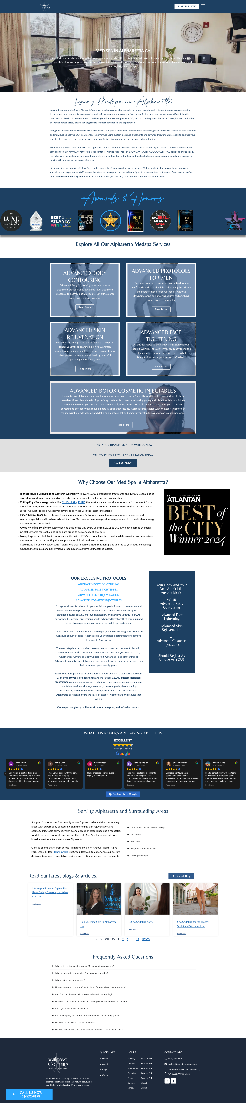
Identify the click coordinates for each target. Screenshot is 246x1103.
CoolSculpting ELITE (73, 502)
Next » (146, 939)
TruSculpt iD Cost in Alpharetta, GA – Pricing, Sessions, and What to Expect (50, 892)
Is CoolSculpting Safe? (141, 921)
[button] (240, 774)
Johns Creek (61, 852)
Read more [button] (12, 785)
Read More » (36, 904)
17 (137, 939)
